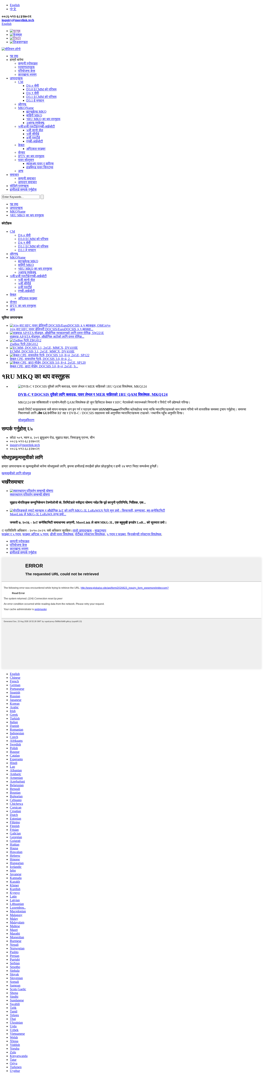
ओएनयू (22, 104)
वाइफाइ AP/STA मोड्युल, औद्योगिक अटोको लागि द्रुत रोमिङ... (47, 336)
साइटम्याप (100, 530)
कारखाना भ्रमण (27, 74)
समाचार (14, 174)
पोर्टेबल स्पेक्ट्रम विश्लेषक (90, 534)
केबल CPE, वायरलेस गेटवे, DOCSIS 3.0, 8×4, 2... (41, 359)
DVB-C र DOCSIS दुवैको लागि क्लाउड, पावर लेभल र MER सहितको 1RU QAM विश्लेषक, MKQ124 (93, 394)
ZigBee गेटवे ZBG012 (24, 344)
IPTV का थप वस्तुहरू (31, 156)
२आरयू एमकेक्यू (35, 122)
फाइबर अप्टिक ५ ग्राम (35, 534)
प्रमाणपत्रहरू (26, 67)
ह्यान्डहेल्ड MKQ (36, 111)
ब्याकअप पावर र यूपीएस (40, 163)
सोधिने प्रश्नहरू (19, 186)
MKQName (26, 108)
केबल (21, 145)
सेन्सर (21, 152)
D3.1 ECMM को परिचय (41, 96)
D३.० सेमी (32, 85)
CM (20, 82)
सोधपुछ (22, 420)
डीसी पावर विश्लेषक (61, 534)
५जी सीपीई (32, 134)
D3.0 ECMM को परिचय (41, 89)
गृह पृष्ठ (14, 56)
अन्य (20, 171)
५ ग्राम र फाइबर (116, 534)
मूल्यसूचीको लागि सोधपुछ (16, 473)
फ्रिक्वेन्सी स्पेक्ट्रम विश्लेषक (144, 534)
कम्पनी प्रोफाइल (28, 63)
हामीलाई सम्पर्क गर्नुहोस (23, 189)
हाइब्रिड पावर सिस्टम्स (39, 167)
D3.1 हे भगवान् (35, 100)
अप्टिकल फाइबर (35, 148)
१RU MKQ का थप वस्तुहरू (43, 119)
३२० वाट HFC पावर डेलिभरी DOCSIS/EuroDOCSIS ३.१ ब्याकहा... (51, 329)
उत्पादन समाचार (27, 182)
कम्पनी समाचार (27, 178)
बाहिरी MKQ (34, 115)
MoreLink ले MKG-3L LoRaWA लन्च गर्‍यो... (38, 514)
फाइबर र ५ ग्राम (11, 534)
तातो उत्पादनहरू (82, 530)
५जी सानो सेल (34, 130)
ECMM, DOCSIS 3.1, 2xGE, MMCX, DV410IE (42, 351)
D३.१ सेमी (32, 93)
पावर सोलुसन (26, 160)
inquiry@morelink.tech (18, 20)
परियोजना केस (26, 71)
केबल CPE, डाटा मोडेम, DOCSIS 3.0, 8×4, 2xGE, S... (44, 366)
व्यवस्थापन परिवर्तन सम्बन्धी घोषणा (30, 494)
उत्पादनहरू (16, 78)
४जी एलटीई (33, 137)
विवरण (30, 420)
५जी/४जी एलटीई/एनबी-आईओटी (36, 126)
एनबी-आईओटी (34, 141)
